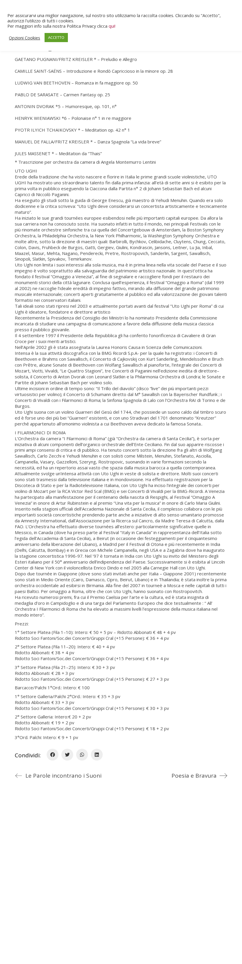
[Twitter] (67, 755)
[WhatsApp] (82, 755)
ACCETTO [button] (56, 37)
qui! (112, 26)
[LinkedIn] (97, 755)
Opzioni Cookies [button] (24, 37)
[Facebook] (52, 755)
